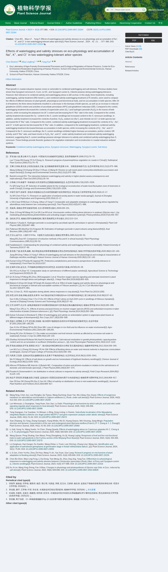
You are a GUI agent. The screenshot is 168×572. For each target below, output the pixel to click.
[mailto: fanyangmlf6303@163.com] (40, 61)
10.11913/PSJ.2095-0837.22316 (89, 464)
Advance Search (156, 10)
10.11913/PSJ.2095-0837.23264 (69, 30)
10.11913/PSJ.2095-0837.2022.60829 (81, 470)
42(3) (37, 30)
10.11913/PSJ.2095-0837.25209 (36, 400)
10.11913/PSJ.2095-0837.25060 (65, 426)
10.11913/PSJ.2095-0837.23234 (95, 455)
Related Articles (132, 71)
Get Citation (143, 35)
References (130, 67)
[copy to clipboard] (44, 44)
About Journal (20, 23)
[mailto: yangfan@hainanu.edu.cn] (54, 61)
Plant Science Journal (15, 30)
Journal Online (53, 23)
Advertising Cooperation (131, 23)
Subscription (110, 23)
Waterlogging (75, 147)
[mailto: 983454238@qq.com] (20, 61)
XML (153, 40)
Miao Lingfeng (28, 62)
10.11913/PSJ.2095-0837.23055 (40, 449)
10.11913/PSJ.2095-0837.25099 (28, 408)
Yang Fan (46, 62)
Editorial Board (37, 23)
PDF (134, 40)
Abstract (128, 62)
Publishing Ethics (93, 23)
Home (8, 23)
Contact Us (150, 23)
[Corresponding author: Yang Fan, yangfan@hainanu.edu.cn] (52, 61)
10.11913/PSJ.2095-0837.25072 (53, 417)
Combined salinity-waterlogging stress (33, 147)
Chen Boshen (12, 62)
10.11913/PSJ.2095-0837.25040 (87, 432)
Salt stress (102, 147)
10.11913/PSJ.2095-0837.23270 (28, 440)
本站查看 (91, 490)
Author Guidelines (74, 23)
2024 (30, 30)
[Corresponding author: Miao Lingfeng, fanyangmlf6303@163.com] (38, 61)
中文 (161, 23)
